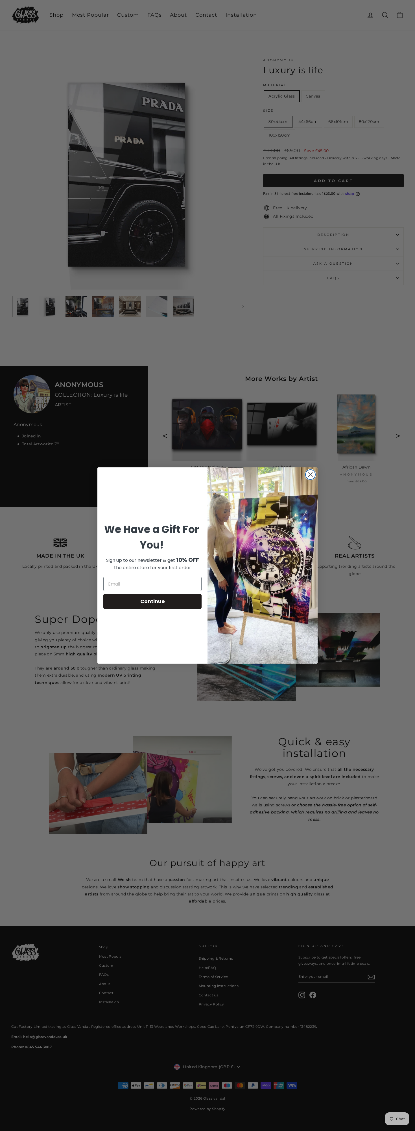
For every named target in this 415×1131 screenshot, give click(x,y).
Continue (152, 601)
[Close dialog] (310, 475)
